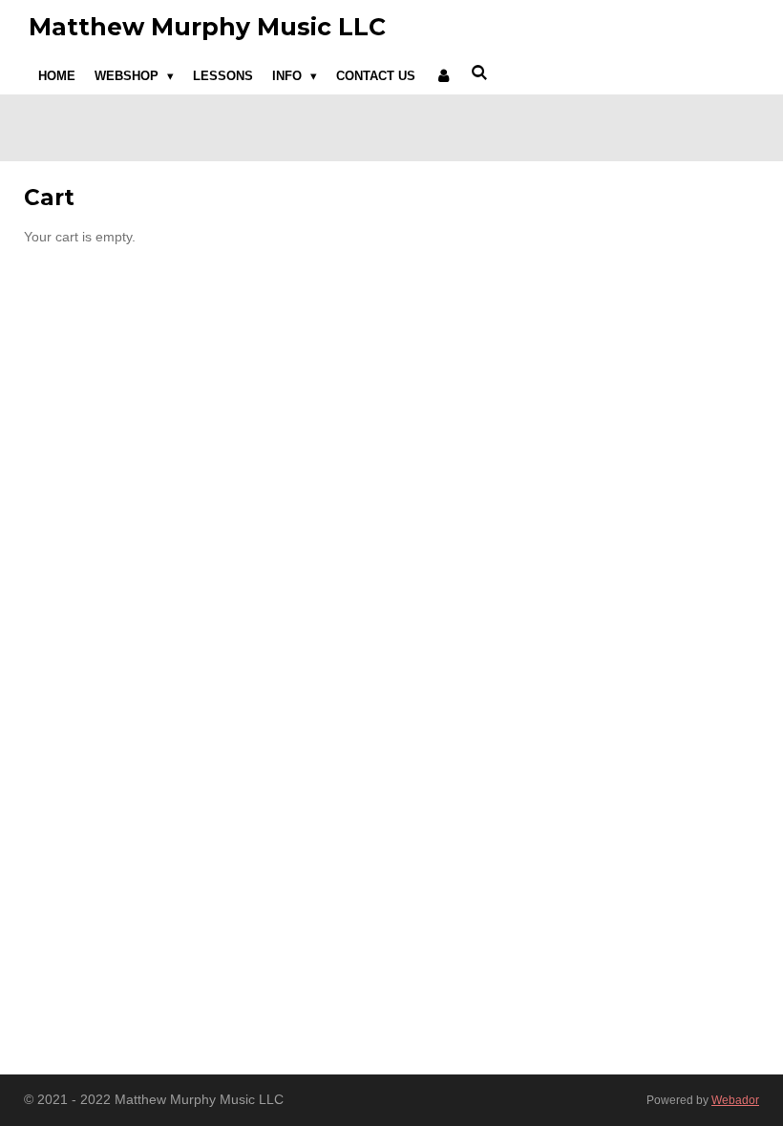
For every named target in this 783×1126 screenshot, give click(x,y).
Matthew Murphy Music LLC (207, 26)
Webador (735, 1100)
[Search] (480, 73)
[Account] (443, 76)
